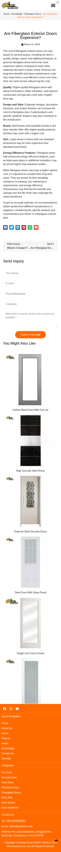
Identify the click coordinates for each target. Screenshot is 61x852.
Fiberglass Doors (32, 14)
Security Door (9, 777)
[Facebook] (5, 709)
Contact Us (8, 753)
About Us (7, 728)
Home (7, 14)
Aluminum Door (10, 787)
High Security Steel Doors (30, 470)
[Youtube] (17, 709)
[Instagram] (11, 709)
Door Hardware (10, 807)
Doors (5, 733)
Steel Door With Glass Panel (30, 592)
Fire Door (7, 772)
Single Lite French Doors (30, 653)
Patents (6, 738)
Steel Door (7, 782)
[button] (53, 5)
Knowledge (16, 14)
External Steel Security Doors (30, 531)
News (5, 743)
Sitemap (6, 758)
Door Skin (7, 797)
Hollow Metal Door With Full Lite (30, 410)
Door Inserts (8, 802)
